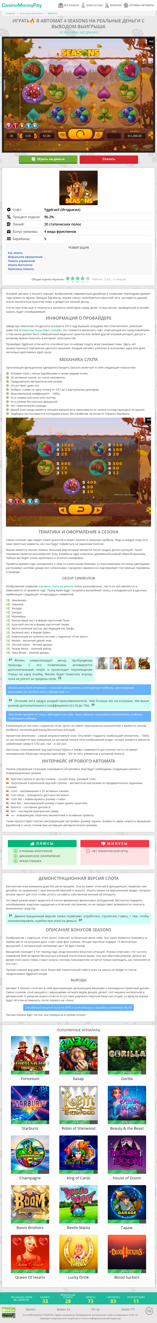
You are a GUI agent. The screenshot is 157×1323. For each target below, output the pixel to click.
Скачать (108, 159)
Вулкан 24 (63, 1309)
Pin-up (95, 1309)
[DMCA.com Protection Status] (8, 1309)
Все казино (71, 5)
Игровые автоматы (141, 5)
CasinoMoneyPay (22, 5)
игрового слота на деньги (55, 586)
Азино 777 (128, 1309)
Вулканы (116, 5)
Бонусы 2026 (95, 5)
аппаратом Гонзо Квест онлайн (40, 330)
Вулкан (30, 1309)
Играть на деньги (51, 159)
